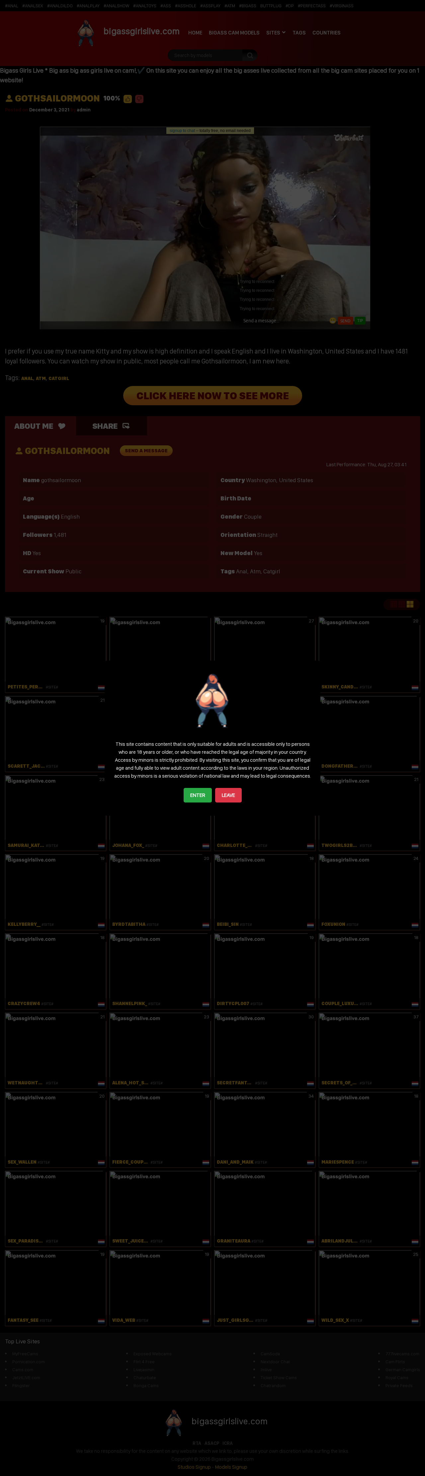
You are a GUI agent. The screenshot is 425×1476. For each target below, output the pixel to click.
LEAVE (228, 795)
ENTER (197, 795)
